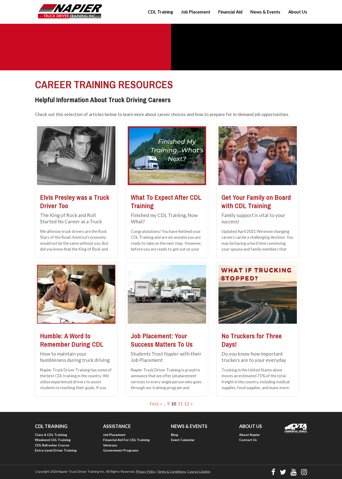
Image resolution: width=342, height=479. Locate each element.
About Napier (249, 435)
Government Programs (120, 450)
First (154, 403)
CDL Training (160, 11)
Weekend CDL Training (52, 440)
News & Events (265, 11)
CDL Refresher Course (52, 445)
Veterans (110, 445)
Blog (174, 435)
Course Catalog (198, 471)
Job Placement (195, 11)
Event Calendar (183, 440)
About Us (297, 11)
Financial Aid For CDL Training (126, 440)
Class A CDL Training (51, 435)
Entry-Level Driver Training (56, 450)
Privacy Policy (145, 471)
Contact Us (248, 440)
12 (186, 403)
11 (180, 403)
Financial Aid (230, 11)
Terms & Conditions (171, 471)
